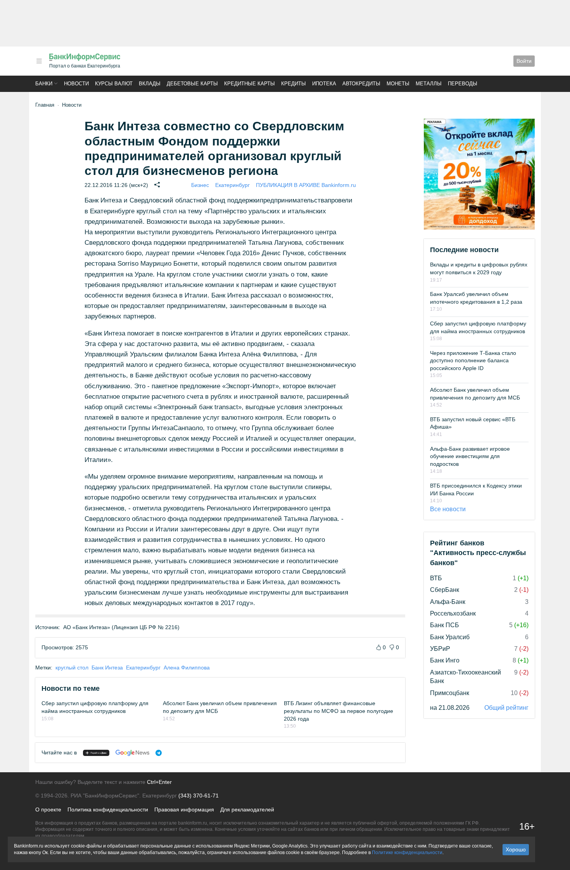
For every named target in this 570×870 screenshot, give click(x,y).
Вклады (150, 83)
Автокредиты (361, 83)
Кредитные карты (249, 83)
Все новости (448, 509)
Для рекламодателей (247, 809)
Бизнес (200, 185)
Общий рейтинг (506, 707)
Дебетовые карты (192, 83)
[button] (39, 61)
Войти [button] (524, 61)
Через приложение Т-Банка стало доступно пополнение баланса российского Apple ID (473, 360)
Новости (76, 83)
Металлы (429, 83)
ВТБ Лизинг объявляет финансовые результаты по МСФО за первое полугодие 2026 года (338, 710)
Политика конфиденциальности (107, 809)
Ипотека (324, 83)
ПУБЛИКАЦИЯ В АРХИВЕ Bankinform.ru (306, 185)
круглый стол (71, 667)
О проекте (48, 809)
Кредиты (293, 83)
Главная (44, 105)
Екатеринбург (232, 185)
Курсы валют (114, 83)
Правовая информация (184, 809)
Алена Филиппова (187, 667)
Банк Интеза (107, 667)
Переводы (462, 83)
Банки (43, 83)
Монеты (398, 83)
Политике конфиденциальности (407, 852)
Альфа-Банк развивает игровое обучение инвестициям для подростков (470, 456)
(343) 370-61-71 (198, 795)
